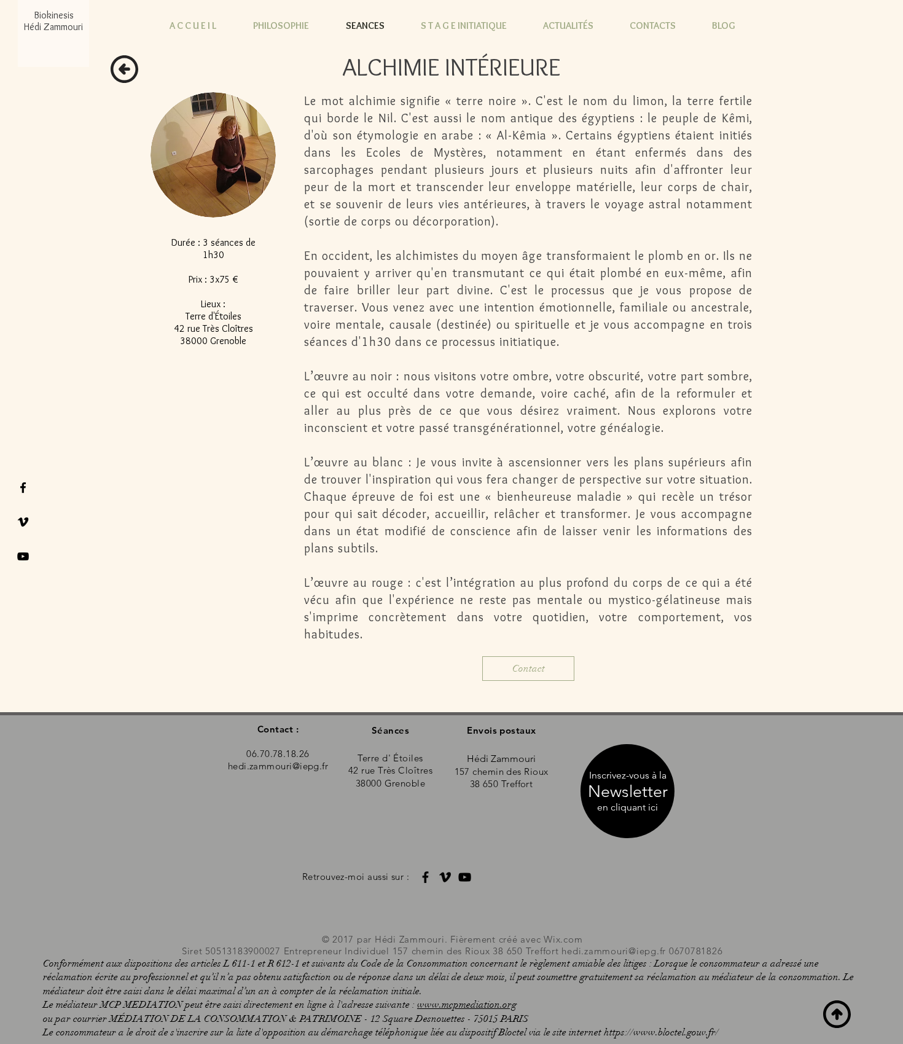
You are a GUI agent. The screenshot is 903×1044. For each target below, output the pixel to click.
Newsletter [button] (628, 791)
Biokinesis (54, 15)
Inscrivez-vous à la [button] (627, 775)
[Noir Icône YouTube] (23, 556)
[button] (627, 807)
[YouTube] (464, 877)
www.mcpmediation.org (467, 1005)
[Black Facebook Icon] (23, 488)
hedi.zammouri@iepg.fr (613, 951)
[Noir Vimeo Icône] (23, 522)
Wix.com (563, 939)
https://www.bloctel (644, 1032)
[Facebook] (425, 877)
